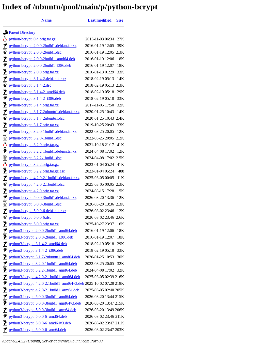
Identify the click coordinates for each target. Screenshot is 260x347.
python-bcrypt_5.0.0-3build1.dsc (35, 204)
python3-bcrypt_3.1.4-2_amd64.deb (38, 244)
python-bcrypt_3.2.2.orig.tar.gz (34, 164)
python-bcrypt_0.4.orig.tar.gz (32, 39)
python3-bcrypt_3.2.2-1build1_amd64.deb (43, 270)
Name (46, 20)
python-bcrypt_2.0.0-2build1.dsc (35, 52)
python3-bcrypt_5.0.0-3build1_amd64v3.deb (45, 303)
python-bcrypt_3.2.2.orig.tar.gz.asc (37, 171)
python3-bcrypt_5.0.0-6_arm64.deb (37, 329)
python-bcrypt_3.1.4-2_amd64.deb (37, 92)
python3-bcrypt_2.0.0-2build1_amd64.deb (43, 230)
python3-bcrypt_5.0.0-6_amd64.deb (38, 316)
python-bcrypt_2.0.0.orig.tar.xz (34, 72)
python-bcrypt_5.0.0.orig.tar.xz (34, 224)
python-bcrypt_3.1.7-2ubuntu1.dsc (36, 118)
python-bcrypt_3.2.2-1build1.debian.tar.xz (42, 151)
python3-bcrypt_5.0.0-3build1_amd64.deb (43, 296)
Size (119, 20)
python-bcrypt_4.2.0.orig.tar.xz (34, 191)
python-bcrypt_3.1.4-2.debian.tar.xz (37, 78)
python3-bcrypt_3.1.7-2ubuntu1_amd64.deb (44, 257)
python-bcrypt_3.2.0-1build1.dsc (35, 138)
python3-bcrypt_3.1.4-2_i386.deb (36, 250)
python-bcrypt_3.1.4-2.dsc (30, 85)
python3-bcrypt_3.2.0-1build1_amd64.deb (43, 263)
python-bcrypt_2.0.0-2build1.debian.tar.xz (42, 45)
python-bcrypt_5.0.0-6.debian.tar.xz (37, 211)
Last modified (99, 20)
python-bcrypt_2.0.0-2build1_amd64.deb (42, 59)
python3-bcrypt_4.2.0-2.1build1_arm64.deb (44, 290)
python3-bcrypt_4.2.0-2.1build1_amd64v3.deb (46, 283)
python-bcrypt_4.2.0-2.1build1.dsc (36, 184)
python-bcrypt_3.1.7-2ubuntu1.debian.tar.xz (44, 111)
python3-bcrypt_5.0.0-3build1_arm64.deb (42, 310)
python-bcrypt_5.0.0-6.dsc (30, 217)
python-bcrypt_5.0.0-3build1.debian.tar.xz (42, 197)
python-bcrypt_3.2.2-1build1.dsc (35, 158)
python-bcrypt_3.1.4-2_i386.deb (35, 98)
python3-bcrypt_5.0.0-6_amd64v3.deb (40, 323)
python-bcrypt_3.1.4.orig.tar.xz (34, 105)
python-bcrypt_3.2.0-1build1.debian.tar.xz (42, 131)
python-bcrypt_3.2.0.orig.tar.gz (34, 145)
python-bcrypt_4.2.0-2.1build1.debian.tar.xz (44, 178)
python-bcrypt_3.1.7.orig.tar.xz (34, 125)
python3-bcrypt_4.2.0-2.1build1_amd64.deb (44, 277)
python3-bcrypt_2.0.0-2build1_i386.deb (41, 237)
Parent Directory (22, 32)
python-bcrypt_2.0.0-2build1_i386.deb (40, 65)
